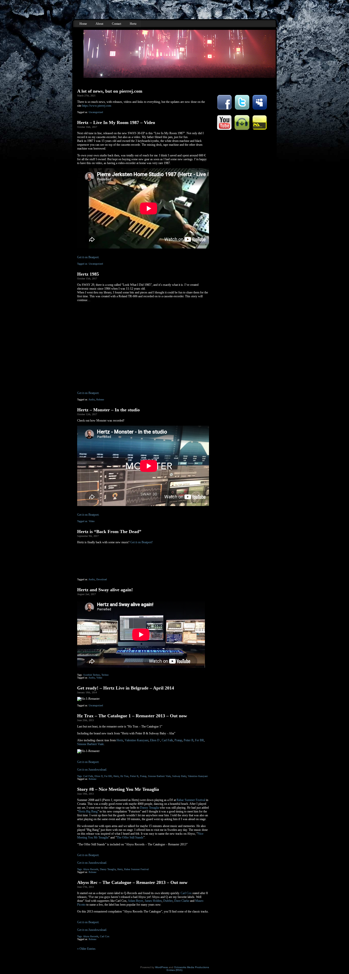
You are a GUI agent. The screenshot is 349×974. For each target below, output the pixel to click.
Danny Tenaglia (149, 807)
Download (101, 579)
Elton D (154, 740)
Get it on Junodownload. (92, 769)
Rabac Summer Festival (191, 800)
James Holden (153, 901)
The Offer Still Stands (130, 837)
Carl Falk (167, 740)
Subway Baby (179, 776)
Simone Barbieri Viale (90, 744)
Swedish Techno (91, 674)
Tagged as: (83, 263)
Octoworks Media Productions (191, 967)
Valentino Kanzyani (136, 740)
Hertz (120, 740)
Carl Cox (186, 893)
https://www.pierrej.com (96, 105)
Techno (105, 674)
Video (92, 521)
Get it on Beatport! (141, 542)
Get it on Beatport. (88, 257)
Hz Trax (124, 776)
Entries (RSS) (174, 970)
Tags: (80, 776)
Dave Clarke (181, 901)
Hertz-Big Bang (88, 811)
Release (100, 399)
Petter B (188, 740)
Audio (91, 399)
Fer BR (199, 740)
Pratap (178, 740)
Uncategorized (96, 112)
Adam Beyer (135, 901)
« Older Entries (86, 949)
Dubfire (168, 901)
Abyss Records (90, 869)
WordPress (161, 967)
